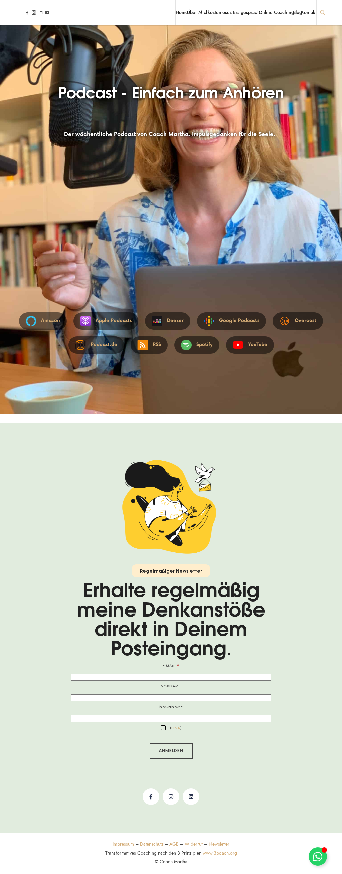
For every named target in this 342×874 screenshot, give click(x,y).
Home (182, 12)
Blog (297, 12)
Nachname (171, 706)
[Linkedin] (191, 796)
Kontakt (309, 12)
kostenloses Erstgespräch (234, 12)
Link (175, 727)
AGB (174, 844)
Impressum (123, 844)
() (175, 727)
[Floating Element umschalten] (318, 856)
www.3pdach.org (220, 853)
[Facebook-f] (151, 796)
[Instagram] (171, 796)
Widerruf (194, 844)
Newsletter (219, 844)
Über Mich (198, 12)
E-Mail (171, 665)
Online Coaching (276, 12)
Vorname (171, 686)
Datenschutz (151, 844)
